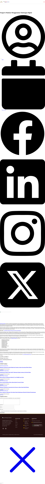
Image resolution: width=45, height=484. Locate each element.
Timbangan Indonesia (14, 338)
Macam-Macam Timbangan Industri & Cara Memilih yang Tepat (12, 377)
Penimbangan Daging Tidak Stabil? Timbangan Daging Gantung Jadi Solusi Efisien (15, 372)
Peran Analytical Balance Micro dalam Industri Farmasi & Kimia (12, 382)
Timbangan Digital (2, 323)
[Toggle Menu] (44, 2)
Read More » (2, 369)
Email (1, 407)
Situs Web (1, 409)
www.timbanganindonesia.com (27, 354)
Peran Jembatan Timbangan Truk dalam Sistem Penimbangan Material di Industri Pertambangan (18, 392)
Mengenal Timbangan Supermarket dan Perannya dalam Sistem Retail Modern (14, 387)
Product (16, 422)
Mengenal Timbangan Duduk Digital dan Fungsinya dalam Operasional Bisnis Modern (16, 367)
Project (16, 425)
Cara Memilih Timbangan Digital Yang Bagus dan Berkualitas (12, 330)
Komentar (1, 404)
